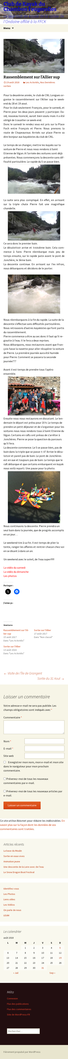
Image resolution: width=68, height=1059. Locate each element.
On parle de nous (12, 910)
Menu (6, 28)
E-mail (8, 748)
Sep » (52, 972)
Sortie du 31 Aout (51, 678)
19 (60, 957)
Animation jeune (11, 861)
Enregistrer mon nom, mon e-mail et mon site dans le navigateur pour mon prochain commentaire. (33, 766)
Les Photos (9, 894)
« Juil (15, 972)
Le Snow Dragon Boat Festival (18, 872)
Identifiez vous (11, 888)
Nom (7, 741)
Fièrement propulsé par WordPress (21, 1051)
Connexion (12, 998)
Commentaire (12, 717)
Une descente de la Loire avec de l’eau (23, 866)
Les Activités (32, 82)
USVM (6, 915)
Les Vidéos (9, 904)
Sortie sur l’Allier (42, 630)
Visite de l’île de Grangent (22, 673)
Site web (8, 755)
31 (42, 967)
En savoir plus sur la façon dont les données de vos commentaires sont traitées (32, 825)
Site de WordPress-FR (18, 1014)
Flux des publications (18, 1003)
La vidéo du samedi (14, 567)
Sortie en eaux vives (14, 856)
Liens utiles (9, 899)
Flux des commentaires (19, 1009)
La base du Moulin (12, 850)
